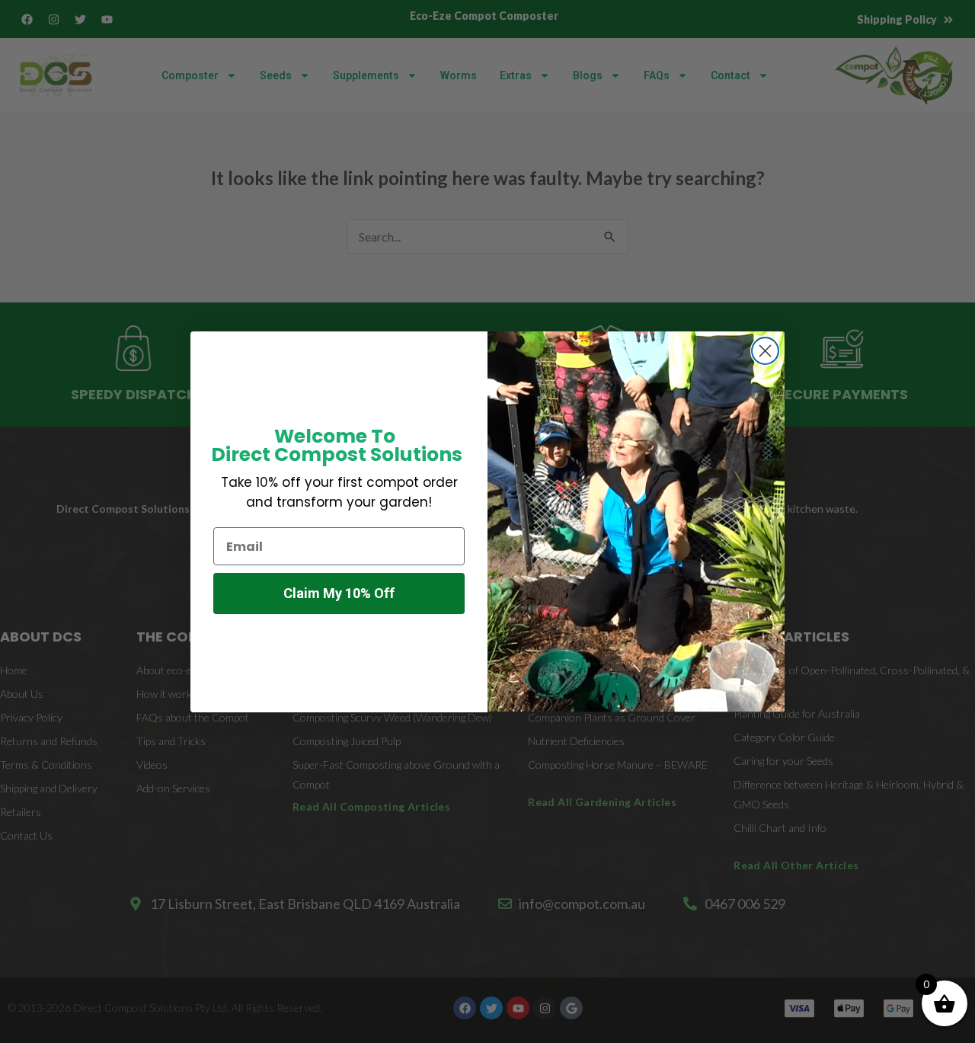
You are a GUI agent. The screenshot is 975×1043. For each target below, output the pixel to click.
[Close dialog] (765, 351)
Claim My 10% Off (339, 593)
